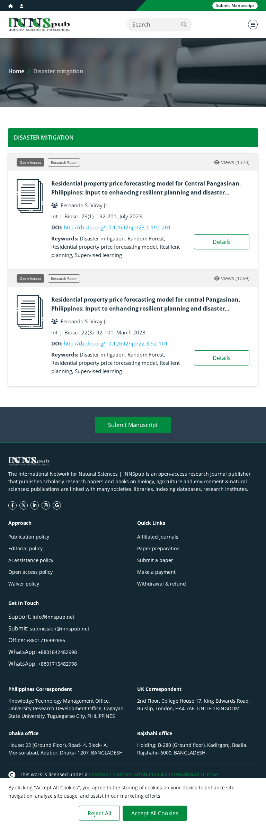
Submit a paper (155, 560)
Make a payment (156, 572)
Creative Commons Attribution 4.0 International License (153, 774)
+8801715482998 (57, 664)
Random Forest (145, 238)
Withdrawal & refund (161, 583)
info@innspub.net (53, 617)
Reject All (99, 813)
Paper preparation (158, 548)
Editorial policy (25, 548)
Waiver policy (23, 583)
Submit (235, 5)
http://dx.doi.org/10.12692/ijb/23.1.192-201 (117, 227)
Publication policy (28, 536)
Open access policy (30, 572)
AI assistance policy (30, 560)
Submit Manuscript (133, 425)
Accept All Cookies (154, 813)
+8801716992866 (45, 640)
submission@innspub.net (59, 628)
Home (16, 71)
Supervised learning (98, 254)
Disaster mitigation (102, 238)
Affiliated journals (157, 536)
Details (222, 242)
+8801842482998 (57, 652)
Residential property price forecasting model (104, 246)
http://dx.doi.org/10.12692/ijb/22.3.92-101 (116, 343)
